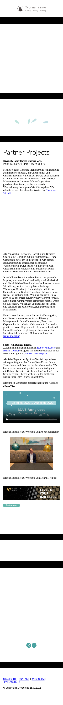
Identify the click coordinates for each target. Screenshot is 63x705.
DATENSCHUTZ (12, 682)
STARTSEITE (10, 679)
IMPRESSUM (38, 679)
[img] (31, 8)
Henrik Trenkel (11, 350)
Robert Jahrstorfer (46, 347)
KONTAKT (24, 679)
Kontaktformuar (11, 336)
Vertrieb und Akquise (36, 353)
